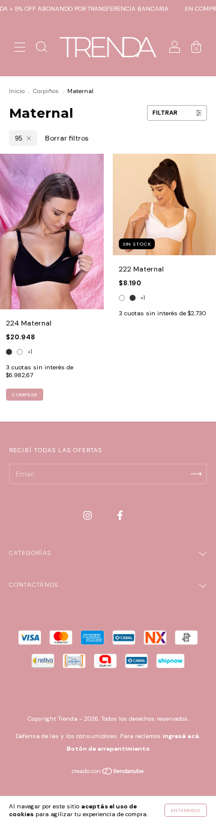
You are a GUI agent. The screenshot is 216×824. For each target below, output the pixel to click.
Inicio (17, 91)
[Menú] (20, 48)
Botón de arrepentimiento (108, 749)
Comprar (24, 395)
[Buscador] (41, 48)
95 (18, 138)
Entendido (185, 810)
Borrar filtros (67, 138)
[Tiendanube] (108, 773)
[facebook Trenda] (120, 515)
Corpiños (46, 91)
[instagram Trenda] (88, 515)
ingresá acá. (182, 736)
